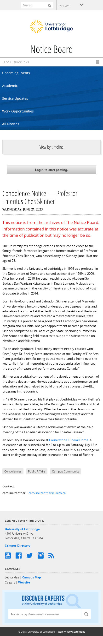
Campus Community (65, 471)
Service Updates (15, 98)
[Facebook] (21, 555)
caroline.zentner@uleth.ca (47, 493)
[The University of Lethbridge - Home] (51, 27)
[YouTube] (10, 555)
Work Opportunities (18, 111)
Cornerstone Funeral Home (68, 440)
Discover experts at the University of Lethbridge (51, 600)
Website (24, 582)
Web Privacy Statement (71, 631)
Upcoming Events (16, 73)
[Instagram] (43, 555)
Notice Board (51, 50)
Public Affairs (37, 471)
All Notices (10, 124)
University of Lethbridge (22, 529)
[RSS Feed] (53, 555)
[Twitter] (32, 555)
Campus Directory (17, 545)
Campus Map (31, 577)
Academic (10, 85)
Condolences (13, 471)
